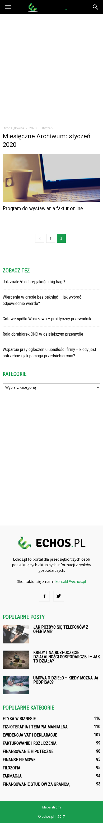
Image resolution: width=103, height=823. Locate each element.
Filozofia (11, 767)
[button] (95, 7)
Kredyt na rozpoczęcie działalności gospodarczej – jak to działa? (66, 657)
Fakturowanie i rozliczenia (30, 743)
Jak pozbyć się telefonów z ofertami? (60, 629)
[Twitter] (58, 596)
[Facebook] (44, 596)
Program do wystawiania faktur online (43, 208)
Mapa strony (51, 807)
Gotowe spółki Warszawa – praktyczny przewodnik (47, 318)
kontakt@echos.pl (70, 581)
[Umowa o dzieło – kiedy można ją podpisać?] (16, 685)
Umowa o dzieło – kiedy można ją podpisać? (65, 680)
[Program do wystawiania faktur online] (51, 178)
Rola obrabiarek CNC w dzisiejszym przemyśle (43, 334)
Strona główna (13, 128)
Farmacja (12, 776)
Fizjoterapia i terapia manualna (35, 726)
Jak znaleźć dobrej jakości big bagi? (34, 281)
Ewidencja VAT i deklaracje (30, 735)
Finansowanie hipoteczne (28, 751)
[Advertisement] (51, 68)
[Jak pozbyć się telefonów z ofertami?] (16, 634)
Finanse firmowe (19, 759)
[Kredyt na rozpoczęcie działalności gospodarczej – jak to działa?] (16, 660)
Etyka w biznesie (19, 718)
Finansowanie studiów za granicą (36, 784)
